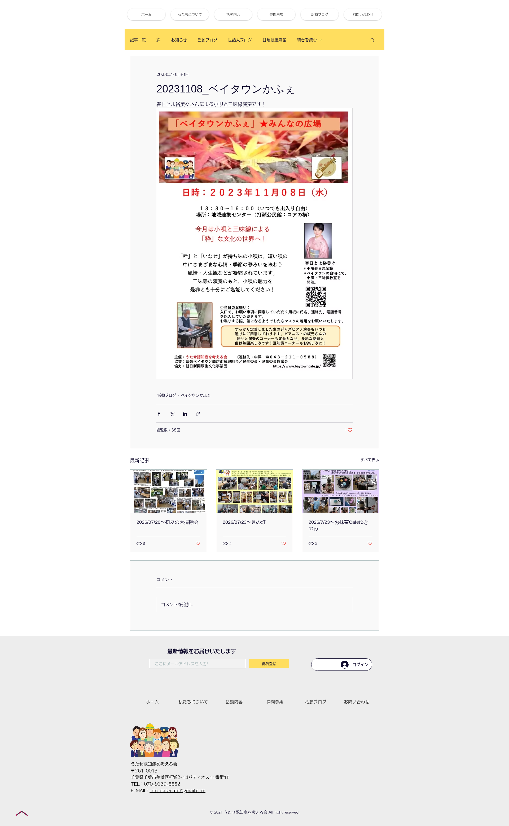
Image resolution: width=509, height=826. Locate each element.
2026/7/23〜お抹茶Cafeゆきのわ (338, 525)
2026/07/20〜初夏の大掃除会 (168, 522)
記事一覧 (138, 40)
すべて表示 (370, 459)
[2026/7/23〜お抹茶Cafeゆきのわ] (340, 491)
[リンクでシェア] (197, 413)
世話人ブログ (240, 40)
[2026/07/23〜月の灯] (254, 491)
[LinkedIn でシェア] (184, 413)
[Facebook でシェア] (158, 413)
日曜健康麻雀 (274, 40)
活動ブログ (207, 40)
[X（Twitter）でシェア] (171, 413)
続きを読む (307, 40)
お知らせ (179, 40)
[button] (372, 40)
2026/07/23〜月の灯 (244, 522)
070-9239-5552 (162, 784)
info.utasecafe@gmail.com (177, 790)
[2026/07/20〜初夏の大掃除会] (168, 491)
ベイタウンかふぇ (195, 395)
